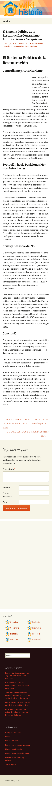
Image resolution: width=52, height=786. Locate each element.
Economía (36, 639)
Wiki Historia (9, 780)
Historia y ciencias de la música (17, 745)
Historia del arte (11, 741)
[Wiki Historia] (26, 9)
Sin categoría (10, 764)
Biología (36, 622)
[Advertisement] (17, 90)
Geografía (14, 628)
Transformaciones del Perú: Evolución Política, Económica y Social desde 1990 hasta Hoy (17, 695)
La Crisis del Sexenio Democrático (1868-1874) (28, 433)
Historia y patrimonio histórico (17, 753)
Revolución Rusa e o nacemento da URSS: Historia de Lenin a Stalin (17, 686)
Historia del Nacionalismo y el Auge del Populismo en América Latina (17, 676)
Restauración (18, 46)
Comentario (9, 469)
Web (5, 502)
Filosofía (36, 633)
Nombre (7, 487)
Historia (24, 43)
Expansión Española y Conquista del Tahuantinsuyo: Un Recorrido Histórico (16, 712)
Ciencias (14, 622)
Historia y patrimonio (13, 749)
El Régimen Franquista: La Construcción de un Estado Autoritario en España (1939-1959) (25, 423)
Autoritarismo (37, 43)
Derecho (14, 639)
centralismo (7, 46)
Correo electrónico (9, 495)
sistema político (31, 46)
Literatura (36, 628)
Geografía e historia (13, 732)
